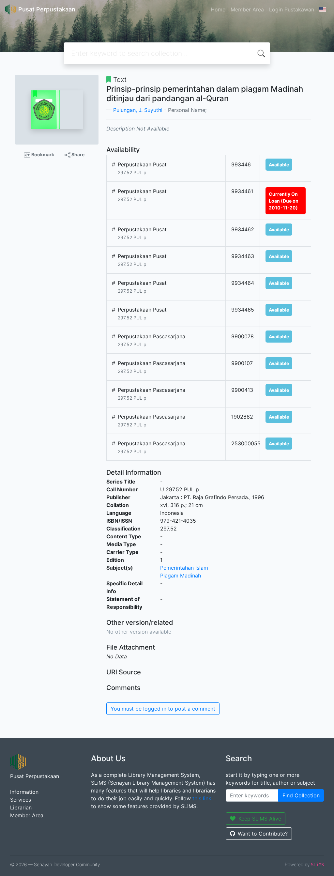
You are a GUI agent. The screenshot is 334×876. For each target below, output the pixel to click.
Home (218, 9)
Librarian (21, 807)
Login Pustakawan (291, 9)
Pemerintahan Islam (184, 567)
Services (20, 799)
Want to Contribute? (263, 833)
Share (77, 154)
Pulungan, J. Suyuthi (137, 110)
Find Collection (301, 795)
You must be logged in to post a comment (163, 708)
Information (24, 792)
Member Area (247, 9)
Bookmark (42, 154)
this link (201, 798)
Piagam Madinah (180, 575)
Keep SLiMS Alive (259, 818)
